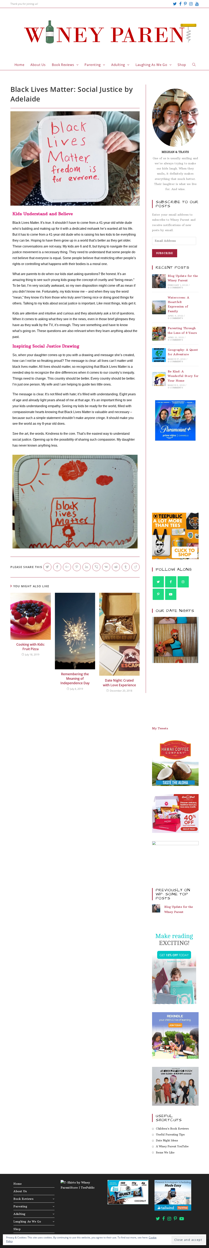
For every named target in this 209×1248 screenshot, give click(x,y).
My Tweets (160, 728)
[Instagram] (191, 4)
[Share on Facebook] (57, 567)
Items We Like (165, 1152)
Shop (17, 1229)
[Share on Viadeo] (135, 567)
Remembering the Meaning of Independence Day (75, 678)
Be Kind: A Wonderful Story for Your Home (183, 376)
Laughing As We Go (27, 1221)
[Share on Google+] (67, 567)
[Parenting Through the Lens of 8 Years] (159, 334)
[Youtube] (196, 4)
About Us (20, 1191)
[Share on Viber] (96, 567)
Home (17, 1183)
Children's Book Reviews (172, 1128)
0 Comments (175, 287)
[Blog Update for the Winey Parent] (159, 281)
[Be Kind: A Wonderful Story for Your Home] (159, 379)
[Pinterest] (185, 4)
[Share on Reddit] (116, 567)
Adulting (19, 1214)
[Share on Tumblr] (126, 567)
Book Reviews (23, 1198)
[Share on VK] (106, 567)
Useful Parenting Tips (170, 1134)
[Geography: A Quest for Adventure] (159, 355)
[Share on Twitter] (47, 567)
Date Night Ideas (167, 1140)
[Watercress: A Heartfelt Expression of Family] (159, 307)
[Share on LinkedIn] (86, 567)
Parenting (20, 1206)
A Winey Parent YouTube (172, 1146)
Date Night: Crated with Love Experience (119, 682)
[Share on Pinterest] (77, 567)
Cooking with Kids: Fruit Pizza (30, 646)
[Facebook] (180, 4)
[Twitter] (175, 4)
